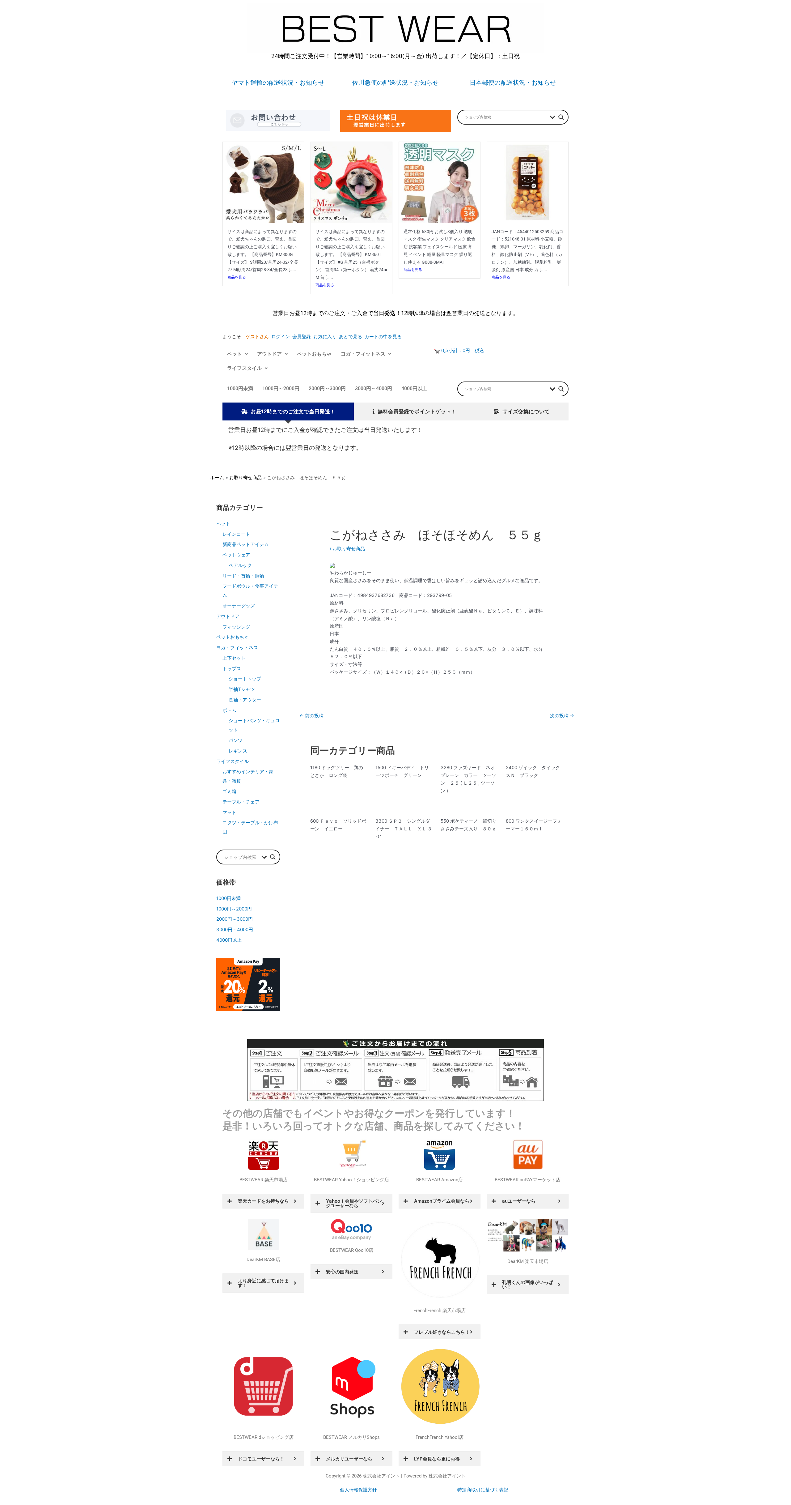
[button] (237, 354)
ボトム (229, 710)
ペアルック (240, 565)
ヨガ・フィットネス (363, 354)
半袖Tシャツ (242, 689)
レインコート (236, 534)
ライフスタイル (244, 368)
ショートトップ (245, 679)
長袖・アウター (245, 700)
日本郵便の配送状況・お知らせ (513, 82)
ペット (234, 354)
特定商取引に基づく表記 (482, 1490)
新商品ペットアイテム (245, 544)
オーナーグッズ (238, 606)
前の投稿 (311, 715)
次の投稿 (562, 715)
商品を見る (236, 277)
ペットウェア (236, 555)
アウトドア (269, 354)
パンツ (236, 740)
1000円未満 (240, 388)
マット (229, 812)
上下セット (234, 658)
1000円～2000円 (280, 388)
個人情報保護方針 (358, 1490)
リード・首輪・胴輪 (243, 576)
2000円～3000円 (327, 388)
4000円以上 (414, 388)
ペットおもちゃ (314, 354)
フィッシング (236, 627)
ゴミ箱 (229, 791)
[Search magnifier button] (561, 117)
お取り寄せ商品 (348, 549)
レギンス (238, 751)
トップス (231, 668)
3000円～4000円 (373, 388)
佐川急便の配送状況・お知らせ (395, 82)
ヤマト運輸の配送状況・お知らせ (278, 82)
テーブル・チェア (241, 802)
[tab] (288, 412)
